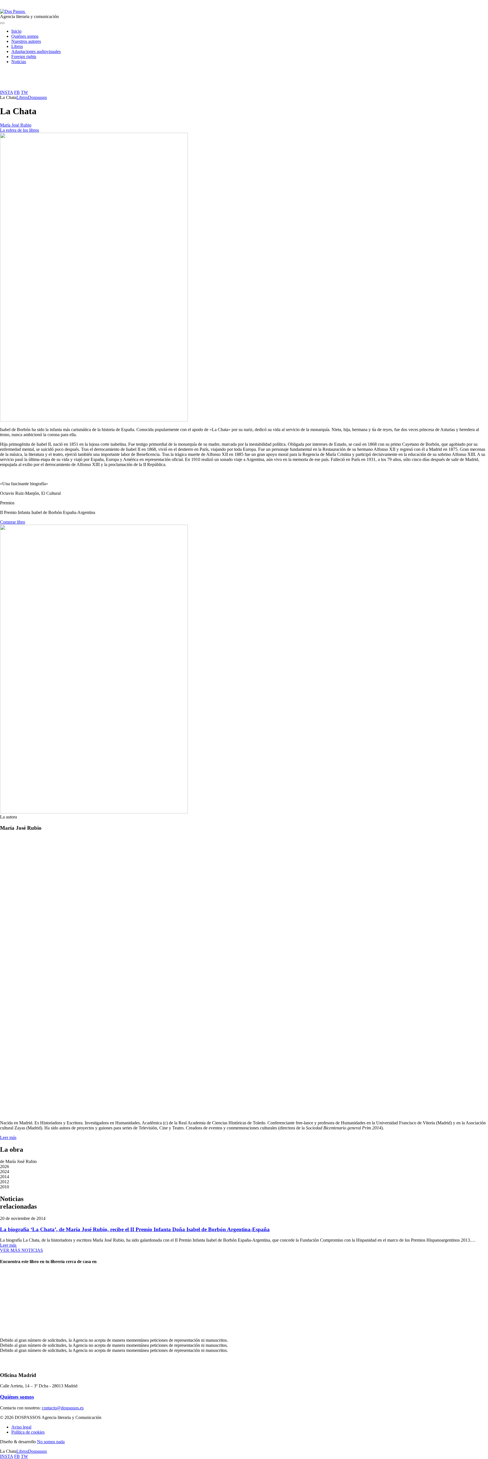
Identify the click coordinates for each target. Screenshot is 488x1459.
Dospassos (37, 97)
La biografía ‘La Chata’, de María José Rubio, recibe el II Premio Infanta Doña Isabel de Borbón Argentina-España (135, 1229)
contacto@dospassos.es (63, 1407)
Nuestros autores (26, 41)
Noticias (18, 61)
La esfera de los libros (19, 130)
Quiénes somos (24, 36)
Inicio (16, 31)
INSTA (6, 92)
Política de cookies (28, 1432)
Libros (17, 46)
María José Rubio (15, 125)
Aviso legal (21, 1427)
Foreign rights (23, 56)
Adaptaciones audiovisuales (36, 51)
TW (24, 92)
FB (17, 92)
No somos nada (51, 1441)
